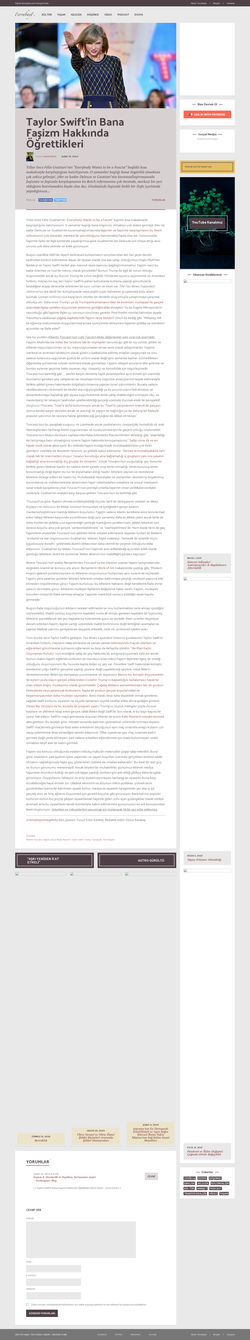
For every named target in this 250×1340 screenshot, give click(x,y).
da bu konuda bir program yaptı (62, 706)
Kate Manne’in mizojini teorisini (143, 716)
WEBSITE (30, 1289)
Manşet (202, 1188)
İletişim (216, 3)
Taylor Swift (77, 839)
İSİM (29, 1262)
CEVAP (151, 1176)
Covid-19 (189, 1178)
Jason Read (49, 156)
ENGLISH (189, 1183)
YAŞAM (224, 1193)
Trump (87, 839)
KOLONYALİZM (220, 1183)
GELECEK (202, 1183)
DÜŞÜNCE (31, 836)
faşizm (46, 839)
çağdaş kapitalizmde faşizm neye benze (84, 318)
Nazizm (66, 839)
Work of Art (106, 568)
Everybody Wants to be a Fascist (89, 220)
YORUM (30, 1218)
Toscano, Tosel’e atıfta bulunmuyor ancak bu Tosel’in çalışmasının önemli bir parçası (100, 405)
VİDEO (213, 1193)
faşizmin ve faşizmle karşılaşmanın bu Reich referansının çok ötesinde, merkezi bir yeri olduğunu (94, 232)
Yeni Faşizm (109, 839)
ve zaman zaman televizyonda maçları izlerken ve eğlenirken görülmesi (91, 645)
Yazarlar (231, 3)
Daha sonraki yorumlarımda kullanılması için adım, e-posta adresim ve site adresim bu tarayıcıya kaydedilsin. (89, 1304)
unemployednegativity (42, 820)
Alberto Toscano (34, 839)
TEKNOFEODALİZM (195, 1193)
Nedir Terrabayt (199, 3)
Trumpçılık (97, 839)
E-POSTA (31, 1275)
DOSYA (202, 1178)
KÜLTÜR (189, 1188)
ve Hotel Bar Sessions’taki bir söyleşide (78, 342)
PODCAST (215, 1188)
